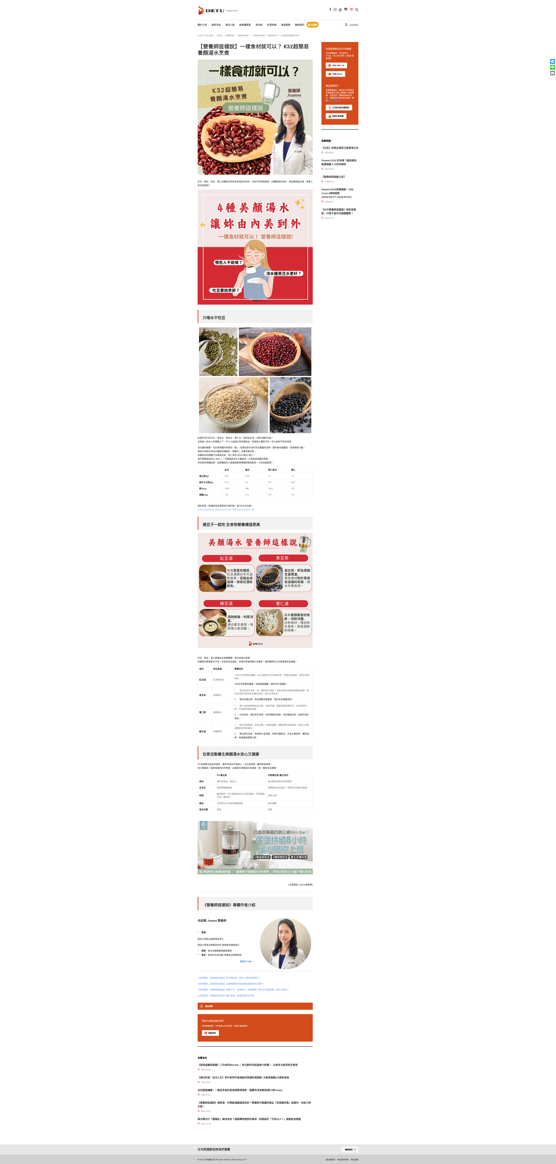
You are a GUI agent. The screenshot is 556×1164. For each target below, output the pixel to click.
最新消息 (216, 24)
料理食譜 (271, 24)
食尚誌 (259, 24)
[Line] (552, 67)
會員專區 (354, 25)
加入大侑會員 (333, 100)
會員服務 (285, 24)
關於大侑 (202, 24)
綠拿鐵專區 (245, 24)
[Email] (552, 73)
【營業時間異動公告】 (333, 176)
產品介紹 (230, 24)
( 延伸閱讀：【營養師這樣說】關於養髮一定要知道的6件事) (226, 995)
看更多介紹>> (246, 961)
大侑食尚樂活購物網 (340, 107)
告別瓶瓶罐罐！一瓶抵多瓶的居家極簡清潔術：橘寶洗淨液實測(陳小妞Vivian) (240, 1090)
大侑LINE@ (337, 74)
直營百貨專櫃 (337, 116)
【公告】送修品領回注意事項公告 (339, 147)
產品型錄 (209, 1006)
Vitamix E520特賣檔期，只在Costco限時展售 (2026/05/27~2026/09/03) (337, 193)
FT (246, 1159)
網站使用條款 (343, 1159)
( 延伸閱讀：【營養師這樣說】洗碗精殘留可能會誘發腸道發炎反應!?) (230, 984)
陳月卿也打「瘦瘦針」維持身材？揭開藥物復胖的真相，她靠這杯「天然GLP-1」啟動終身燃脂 (249, 1119)
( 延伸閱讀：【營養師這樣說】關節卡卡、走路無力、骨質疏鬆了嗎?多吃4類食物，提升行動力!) (243, 989)
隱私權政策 (330, 1159)
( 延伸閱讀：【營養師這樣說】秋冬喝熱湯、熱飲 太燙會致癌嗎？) (229, 978)
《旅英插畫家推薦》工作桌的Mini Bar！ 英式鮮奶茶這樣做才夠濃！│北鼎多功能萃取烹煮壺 (248, 1064)
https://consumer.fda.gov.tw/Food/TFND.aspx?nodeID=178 (226, 509)
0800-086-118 (338, 65)
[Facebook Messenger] (552, 61)
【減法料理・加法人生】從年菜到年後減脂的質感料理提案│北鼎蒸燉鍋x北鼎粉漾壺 (243, 1077)
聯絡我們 (299, 24)
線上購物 (312, 24)
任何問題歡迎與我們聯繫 (214, 1149)
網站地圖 (354, 1159)
